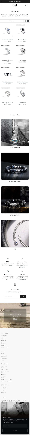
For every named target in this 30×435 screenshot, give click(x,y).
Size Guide (3, 337)
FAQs (2, 342)
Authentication (3, 345)
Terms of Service (4, 376)
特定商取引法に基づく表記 (6, 379)
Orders (2, 367)
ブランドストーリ (4, 387)
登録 (23, 296)
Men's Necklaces (15, 148)
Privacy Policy (3, 374)
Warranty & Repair (4, 369)
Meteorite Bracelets (15, 181)
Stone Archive (3, 394)
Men (15, 249)
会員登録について (4, 358)
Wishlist (2, 360)
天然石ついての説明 (5, 347)
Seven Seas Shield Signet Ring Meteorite (7, 60)
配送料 (7, 262)
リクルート (3, 390)
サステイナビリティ (5, 389)
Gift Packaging (3, 338)
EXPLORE (15, 318)
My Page (2, 353)
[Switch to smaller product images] (28, 21)
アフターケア (22, 274)
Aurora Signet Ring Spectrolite (7, 39)
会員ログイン (4, 356)
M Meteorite (3, 392)
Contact (2, 372)
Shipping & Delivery (4, 366)
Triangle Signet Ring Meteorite (7, 102)
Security (2, 377)
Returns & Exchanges (5, 371)
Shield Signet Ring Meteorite (22, 82)
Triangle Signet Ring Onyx (7, 82)
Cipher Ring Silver (22, 102)
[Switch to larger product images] (25, 21)
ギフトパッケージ (8, 274)
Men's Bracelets (15, 215)
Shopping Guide (4, 335)
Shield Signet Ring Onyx (22, 39)
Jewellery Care (3, 340)
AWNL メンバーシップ (22, 262)
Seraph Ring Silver (22, 60)
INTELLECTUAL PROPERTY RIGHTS (7, 381)
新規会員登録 (4, 355)
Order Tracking (3, 343)
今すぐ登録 (15, 430)
